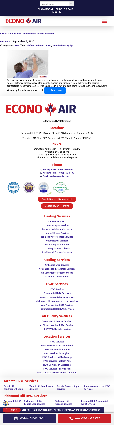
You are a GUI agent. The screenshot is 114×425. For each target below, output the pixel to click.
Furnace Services (57, 221)
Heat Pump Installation (57, 244)
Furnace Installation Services (57, 229)
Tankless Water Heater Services (57, 237)
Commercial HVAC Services (57, 293)
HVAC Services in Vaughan (57, 353)
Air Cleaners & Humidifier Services (57, 325)
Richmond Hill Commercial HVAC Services (57, 301)
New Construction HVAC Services (57, 305)
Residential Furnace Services (57, 252)
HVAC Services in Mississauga (57, 357)
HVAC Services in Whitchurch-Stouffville (57, 372)
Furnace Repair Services (57, 225)
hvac (16, 45)
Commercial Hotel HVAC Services (57, 309)
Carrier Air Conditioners (57, 276)
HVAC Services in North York (57, 361)
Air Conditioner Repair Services (57, 272)
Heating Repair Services (57, 233)
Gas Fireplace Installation (57, 248)
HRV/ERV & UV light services (57, 329)
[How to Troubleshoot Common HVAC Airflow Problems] (57, 64)
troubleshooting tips (63, 45)
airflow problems (36, 45)
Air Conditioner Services (57, 265)
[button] (104, 21)
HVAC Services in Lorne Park (57, 368)
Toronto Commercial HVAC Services (57, 297)
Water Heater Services (57, 240)
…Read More (57, 89)
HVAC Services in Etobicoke (57, 365)
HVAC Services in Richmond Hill (57, 345)
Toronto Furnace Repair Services (68, 387)
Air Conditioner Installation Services (57, 269)
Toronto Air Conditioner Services (41, 387)
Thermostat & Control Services (57, 321)
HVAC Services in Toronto (57, 349)
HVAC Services (57, 289)
